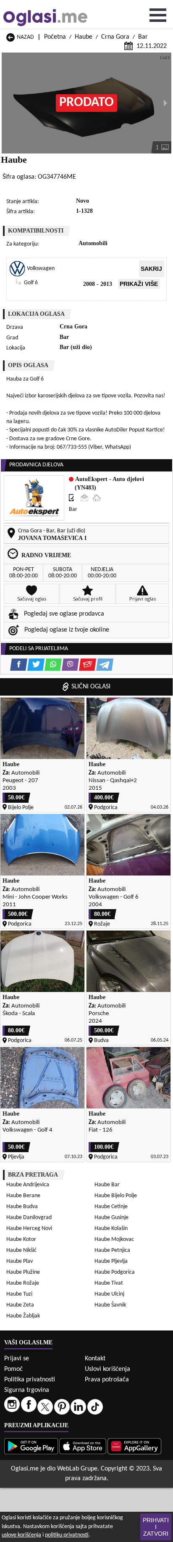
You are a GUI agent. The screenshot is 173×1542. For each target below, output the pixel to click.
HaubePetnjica (112, 1250)
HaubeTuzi (19, 1294)
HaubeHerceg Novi (29, 1228)
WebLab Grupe (77, 1468)
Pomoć (13, 1369)
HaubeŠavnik (110, 1305)
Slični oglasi (90, 686)
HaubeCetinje (111, 1206)
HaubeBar (107, 1185)
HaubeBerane (23, 1196)
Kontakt (95, 1358)
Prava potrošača (107, 1379)
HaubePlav (19, 1261)
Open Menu (157, 15)
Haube (83, 37)
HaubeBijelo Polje (115, 1196)
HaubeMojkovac (114, 1239)
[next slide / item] (165, 103)
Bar (143, 37)
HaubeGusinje (111, 1217)
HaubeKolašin (111, 1228)
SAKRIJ (151, 268)
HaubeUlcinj (109, 1294)
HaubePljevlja (111, 1261)
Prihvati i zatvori (156, 1527)
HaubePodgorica (114, 1272)
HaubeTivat (108, 1283)
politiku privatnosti (67, 1535)
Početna (55, 37)
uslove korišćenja (21, 1535)
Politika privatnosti (29, 1379)
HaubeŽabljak (23, 1316)
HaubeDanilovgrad (29, 1217)
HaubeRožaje (22, 1283)
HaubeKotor (21, 1239)
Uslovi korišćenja (107, 1369)
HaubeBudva (22, 1206)
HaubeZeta (20, 1305)
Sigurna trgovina (26, 1390)
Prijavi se (16, 1358)
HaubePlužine (23, 1272)
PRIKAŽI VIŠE (139, 283)
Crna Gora (115, 37)
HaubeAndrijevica (27, 1185)
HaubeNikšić (21, 1250)
